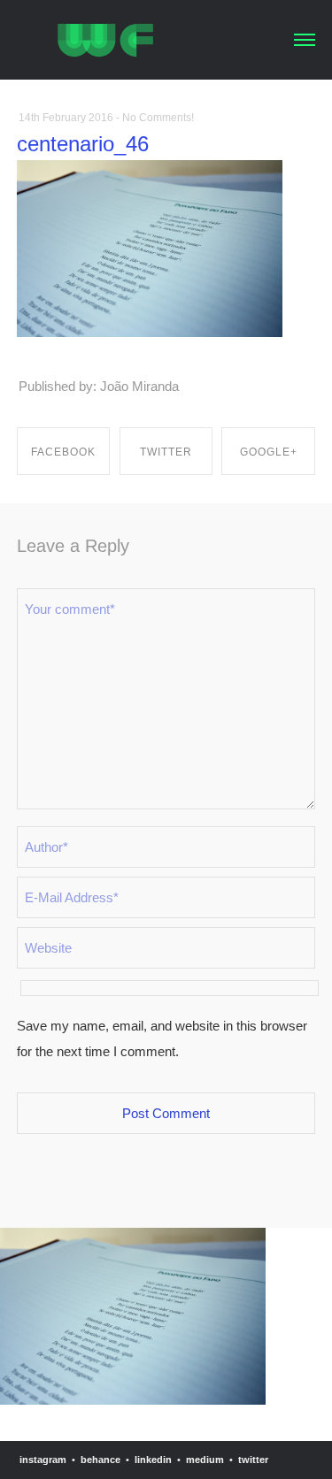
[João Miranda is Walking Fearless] (105, 37)
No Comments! (158, 117)
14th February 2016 (66, 117)
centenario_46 (83, 144)
